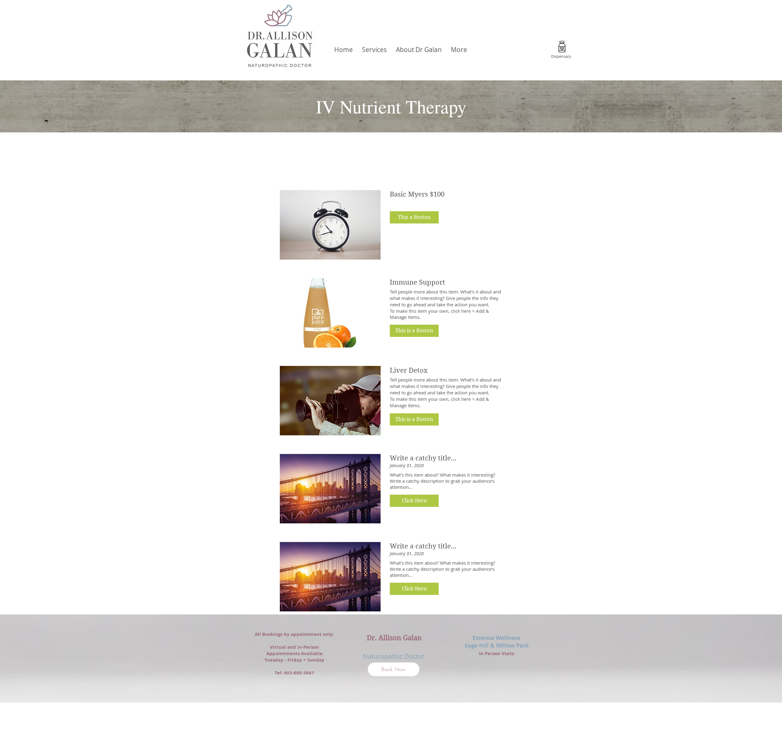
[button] (414, 217)
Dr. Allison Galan (394, 638)
